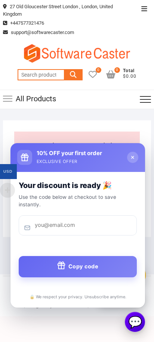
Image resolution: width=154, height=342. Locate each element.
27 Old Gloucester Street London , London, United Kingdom (58, 10)
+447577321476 (26, 23)
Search (73, 74)
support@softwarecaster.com (42, 32)
